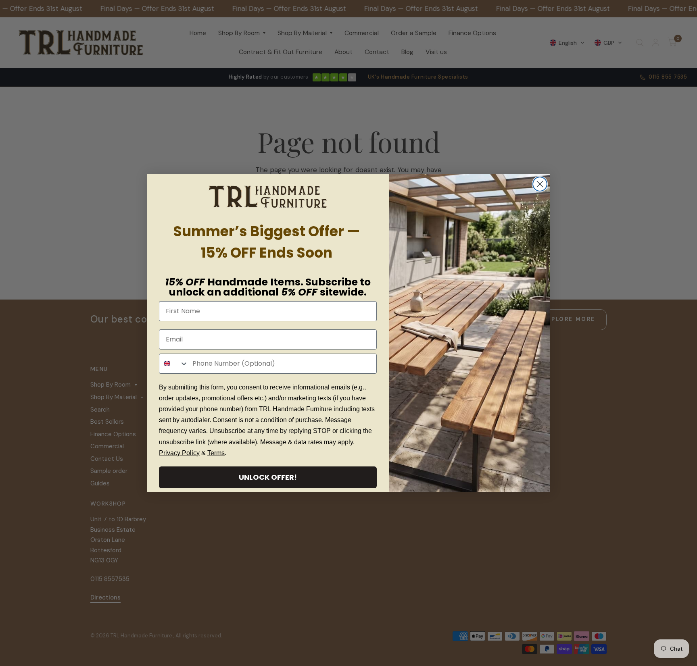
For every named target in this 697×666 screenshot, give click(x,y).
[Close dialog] (540, 184)
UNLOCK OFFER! (268, 477)
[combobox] (173, 363)
